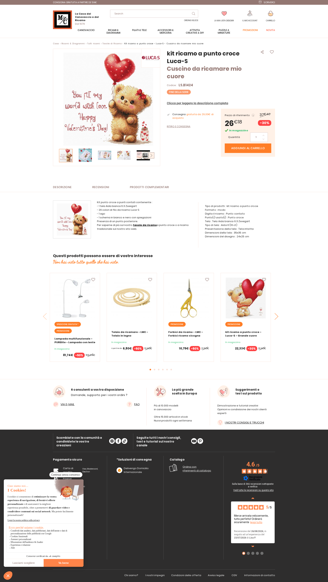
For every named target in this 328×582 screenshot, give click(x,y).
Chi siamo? (131, 575)
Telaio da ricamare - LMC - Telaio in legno (129, 333)
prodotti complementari (149, 187)
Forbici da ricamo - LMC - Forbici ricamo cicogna (185, 333)
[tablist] (67, 460)
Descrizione (62, 187)
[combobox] (154, 14)
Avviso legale (216, 575)
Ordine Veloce (191, 20)
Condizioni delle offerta (186, 575)
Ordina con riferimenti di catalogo (197, 468)
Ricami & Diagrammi (73, 43)
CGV (234, 575)
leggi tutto (256, 522)
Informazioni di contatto (259, 575)
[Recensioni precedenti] (252, 498)
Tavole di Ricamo (112, 43)
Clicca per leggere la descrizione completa (197, 103)
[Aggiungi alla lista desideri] (93, 280)
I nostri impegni (155, 575)
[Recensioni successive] (252, 546)
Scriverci (269, 2)
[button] (249, 16)
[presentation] (276, 316)
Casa (56, 43)
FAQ (137, 404)
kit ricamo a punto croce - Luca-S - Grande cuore (243, 333)
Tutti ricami (93, 43)
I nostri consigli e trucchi (244, 422)
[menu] (164, 33)
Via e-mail (67, 404)
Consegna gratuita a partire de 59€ (75, 2)
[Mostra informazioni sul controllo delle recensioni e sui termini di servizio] (275, 484)
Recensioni (100, 187)
